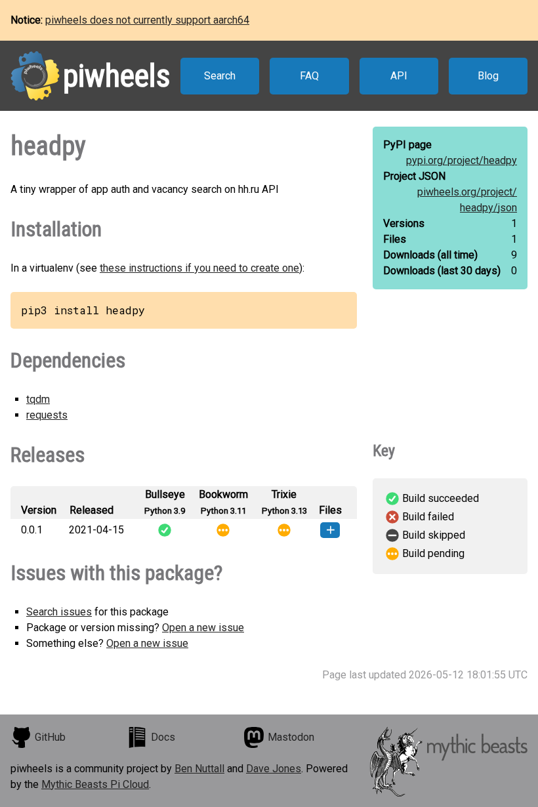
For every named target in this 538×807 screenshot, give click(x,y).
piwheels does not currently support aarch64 (147, 20)
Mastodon (291, 737)
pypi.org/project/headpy (461, 160)
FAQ (309, 76)
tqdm (38, 399)
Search (220, 76)
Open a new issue (203, 627)
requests (47, 415)
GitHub (50, 737)
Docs (163, 737)
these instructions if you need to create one (199, 268)
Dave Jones (273, 768)
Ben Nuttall (199, 768)
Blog (488, 76)
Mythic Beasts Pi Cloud (95, 784)
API (398, 76)
